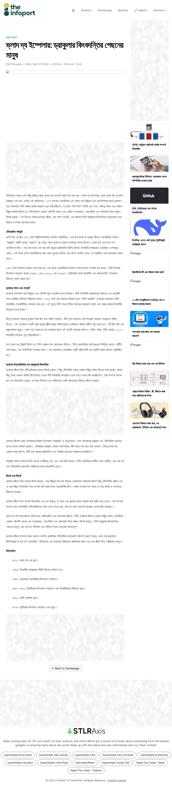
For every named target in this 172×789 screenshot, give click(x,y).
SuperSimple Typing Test (115, 762)
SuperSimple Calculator (20, 762)
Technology (104, 10)
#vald (79, 64)
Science (86, 10)
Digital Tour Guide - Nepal (150, 762)
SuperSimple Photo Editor (18, 754)
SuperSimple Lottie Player (54, 762)
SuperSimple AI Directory (154, 754)
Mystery (123, 10)
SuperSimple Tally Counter (53, 754)
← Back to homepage (65, 668)
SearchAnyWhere (85, 762)
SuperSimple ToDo (85, 754)
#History (57, 64)
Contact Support (117, 780)
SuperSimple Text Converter (118, 754)
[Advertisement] (65, 165)
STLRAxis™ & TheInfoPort (69, 780)
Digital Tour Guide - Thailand (86, 770)
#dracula (69, 64)
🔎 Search (140, 10)
